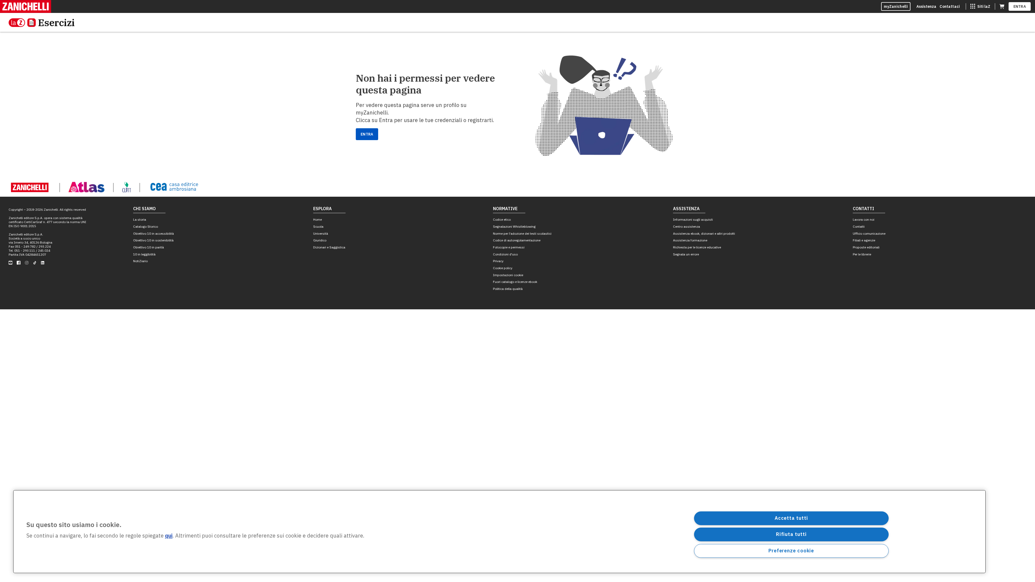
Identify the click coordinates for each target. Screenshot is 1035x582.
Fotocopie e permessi (509, 247)
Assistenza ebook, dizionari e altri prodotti (704, 233)
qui (168, 535)
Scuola (318, 226)
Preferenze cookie (791, 551)
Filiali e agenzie (864, 240)
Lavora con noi (863, 219)
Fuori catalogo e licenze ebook (515, 282)
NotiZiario (140, 261)
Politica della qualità (508, 289)
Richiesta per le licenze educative (697, 247)
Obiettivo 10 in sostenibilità (153, 240)
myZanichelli (896, 6)
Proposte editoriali (866, 247)
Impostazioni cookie (508, 275)
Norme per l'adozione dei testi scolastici (522, 233)
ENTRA (1019, 6)
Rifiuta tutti (791, 534)
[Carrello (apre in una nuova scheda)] (1001, 6)
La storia (139, 219)
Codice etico (502, 219)
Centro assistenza (686, 226)
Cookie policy (502, 268)
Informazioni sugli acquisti (693, 219)
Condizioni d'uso (505, 254)
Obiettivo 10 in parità (148, 247)
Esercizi (56, 22)
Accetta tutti (791, 518)
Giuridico (319, 240)
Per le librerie (862, 254)
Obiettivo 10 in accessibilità (153, 233)
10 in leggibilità (144, 254)
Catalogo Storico (145, 226)
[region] (499, 531)
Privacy (498, 261)
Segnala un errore (686, 254)
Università (320, 233)
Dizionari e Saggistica (329, 247)
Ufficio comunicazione (869, 233)
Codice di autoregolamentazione (516, 240)
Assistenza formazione (690, 240)
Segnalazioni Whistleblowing (514, 226)
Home (317, 219)
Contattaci (950, 6)
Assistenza (926, 6)
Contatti (859, 226)
